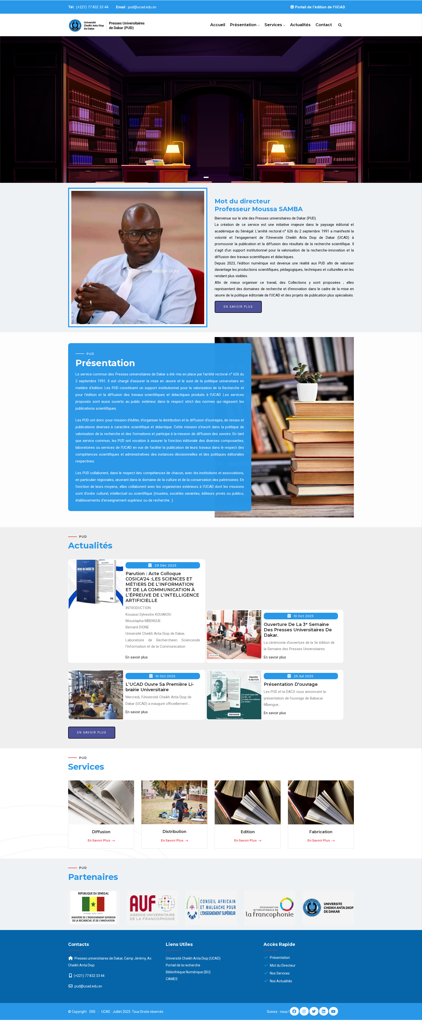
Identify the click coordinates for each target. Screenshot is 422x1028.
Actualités (300, 24)
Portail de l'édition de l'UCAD (319, 7)
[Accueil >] (101, 23)
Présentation (243, 24)
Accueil (217, 24)
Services (273, 24)
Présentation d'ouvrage (291, 684)
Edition (248, 832)
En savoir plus (89, 149)
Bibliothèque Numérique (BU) (188, 972)
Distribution (174, 831)
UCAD (106, 1012)
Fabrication (320, 832)
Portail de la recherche (183, 965)
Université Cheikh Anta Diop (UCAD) (193, 958)
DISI (92, 1012)
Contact (324, 24)
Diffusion (101, 832)
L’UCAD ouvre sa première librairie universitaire (160, 687)
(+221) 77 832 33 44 (89, 976)
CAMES (172, 979)
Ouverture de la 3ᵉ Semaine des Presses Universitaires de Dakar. (298, 630)
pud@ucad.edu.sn (88, 986)
